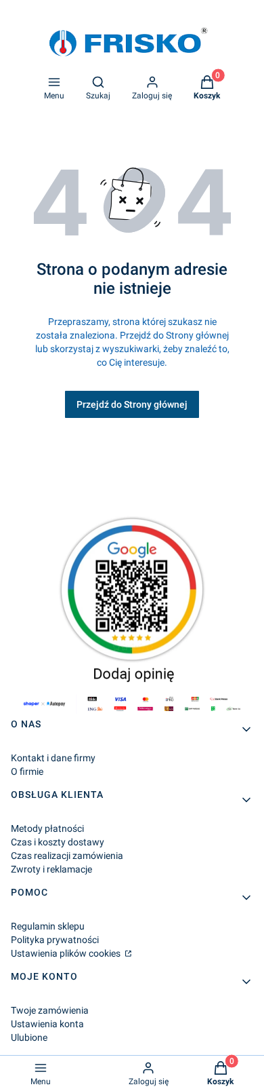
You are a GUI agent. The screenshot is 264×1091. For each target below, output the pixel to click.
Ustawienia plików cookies (67, 953)
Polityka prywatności (55, 939)
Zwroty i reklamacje (51, 869)
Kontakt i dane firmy (53, 757)
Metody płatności (47, 828)
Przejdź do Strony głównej (132, 404)
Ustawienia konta (47, 1023)
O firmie (27, 771)
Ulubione (29, 1037)
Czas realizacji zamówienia (67, 855)
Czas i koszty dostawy (57, 842)
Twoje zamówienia (50, 1010)
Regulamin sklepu (48, 926)
